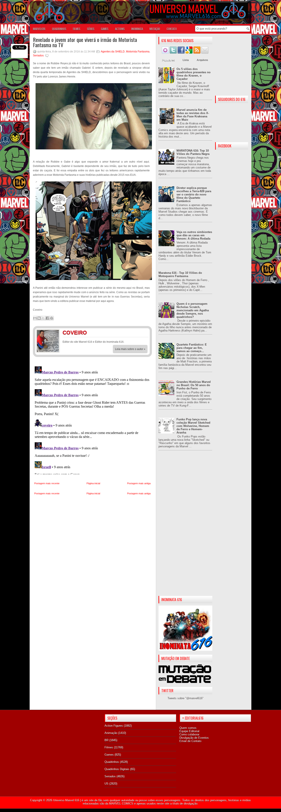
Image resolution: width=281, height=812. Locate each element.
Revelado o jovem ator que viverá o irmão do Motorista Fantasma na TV (85, 42)
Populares (168, 60)
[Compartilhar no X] (43, 318)
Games (109, 754)
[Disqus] (92, 419)
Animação (110, 733)
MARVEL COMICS (121, 803)
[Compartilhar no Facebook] (47, 318)
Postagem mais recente (46, 483)
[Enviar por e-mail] (35, 318)
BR (106, 740)
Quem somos (187, 728)
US (106, 783)
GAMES (104, 29)
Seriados (38, 55)
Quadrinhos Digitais (116, 769)
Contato (172, 29)
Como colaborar (189, 734)
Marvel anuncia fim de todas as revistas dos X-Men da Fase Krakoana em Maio (193, 114)
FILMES (76, 29)
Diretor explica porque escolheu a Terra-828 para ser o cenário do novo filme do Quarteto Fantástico (194, 194)
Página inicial (93, 483)
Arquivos (202, 60)
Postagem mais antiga (139, 483)
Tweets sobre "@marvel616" (186, 698)
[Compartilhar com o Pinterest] (51, 318)
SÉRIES (90, 29)
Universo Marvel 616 (66, 800)
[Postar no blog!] (39, 318)
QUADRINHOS (59, 29)
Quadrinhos (111, 762)
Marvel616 (39, 29)
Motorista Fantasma (138, 51)
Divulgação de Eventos (194, 737)
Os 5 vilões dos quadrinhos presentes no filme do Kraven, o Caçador (194, 74)
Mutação (155, 29)
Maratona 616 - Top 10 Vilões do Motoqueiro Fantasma (180, 274)
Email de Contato (190, 741)
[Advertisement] (185, 527)
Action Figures (113, 725)
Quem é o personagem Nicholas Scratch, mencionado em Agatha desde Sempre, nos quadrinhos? (193, 310)
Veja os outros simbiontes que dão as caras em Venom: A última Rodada (194, 235)
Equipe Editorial (189, 731)
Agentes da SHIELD (113, 51)
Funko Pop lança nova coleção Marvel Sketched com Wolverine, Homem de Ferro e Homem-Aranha (193, 426)
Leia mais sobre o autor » (130, 349)
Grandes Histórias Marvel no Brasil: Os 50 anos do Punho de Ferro (194, 385)
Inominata (137, 29)
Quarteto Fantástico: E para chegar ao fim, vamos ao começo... (192, 348)
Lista (186, 60)
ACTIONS (120, 29)
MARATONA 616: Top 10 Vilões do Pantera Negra (193, 152)
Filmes (108, 747)
